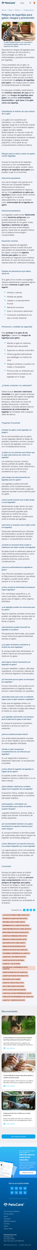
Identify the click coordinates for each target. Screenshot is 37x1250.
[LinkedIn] (20, 1193)
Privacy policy (9, 1214)
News (11, 10)
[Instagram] (16, 1188)
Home (4, 10)
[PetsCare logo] (9, 3)
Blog (22, 3)
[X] (16, 1193)
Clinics (6, 1226)
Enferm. (18, 10)
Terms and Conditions (11, 1211)
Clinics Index (8, 1228)
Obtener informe (27, 1173)
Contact (7, 1224)
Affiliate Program (10, 1221)
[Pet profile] (30, 3)
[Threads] (25, 1193)
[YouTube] (20, 1188)
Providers (7, 1219)
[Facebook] (12, 1188)
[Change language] (34, 3)
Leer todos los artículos (18, 1136)
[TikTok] (25, 1188)
